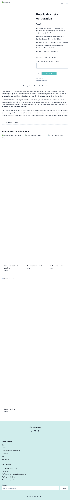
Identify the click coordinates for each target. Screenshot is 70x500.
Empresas (44, 80)
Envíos (4, 448)
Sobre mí (5, 445)
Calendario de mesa (57, 266)
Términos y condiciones (10, 480)
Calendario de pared (34, 266)
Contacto (5, 453)
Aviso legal (5, 471)
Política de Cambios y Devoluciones (14, 474)
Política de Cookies (8, 477)
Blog (3, 456)
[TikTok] (38, 430)
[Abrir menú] (62, 3)
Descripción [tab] (27, 86)
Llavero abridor (9, 409)
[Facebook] (35, 430)
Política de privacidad (9, 468)
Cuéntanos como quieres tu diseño (48, 61)
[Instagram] (31, 430)
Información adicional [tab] (40, 86)
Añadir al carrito (49, 73)
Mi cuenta (5, 459)
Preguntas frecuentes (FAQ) (11, 451)
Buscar (4, 485)
